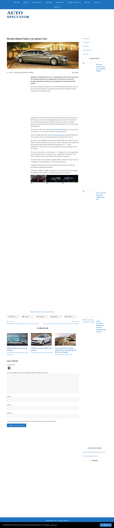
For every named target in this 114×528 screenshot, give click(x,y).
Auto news (16, 2)
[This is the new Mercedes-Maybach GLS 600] (94, 190)
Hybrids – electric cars (74, 2)
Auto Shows (48, 2)
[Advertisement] (75, 22)
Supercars (57, 7)
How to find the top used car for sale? (94, 452)
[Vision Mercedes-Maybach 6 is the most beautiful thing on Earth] (94, 318)
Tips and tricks (87, 50)
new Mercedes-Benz (58, 135)
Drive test (86, 46)
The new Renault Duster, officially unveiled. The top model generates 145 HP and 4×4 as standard (65, 350)
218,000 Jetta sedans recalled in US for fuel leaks (42, 349)
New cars (87, 2)
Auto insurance (37, 2)
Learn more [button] (53, 525)
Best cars (26, 2)
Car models (86, 42)
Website (9, 413)
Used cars (86, 54)
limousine (33, 91)
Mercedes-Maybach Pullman (58, 129)
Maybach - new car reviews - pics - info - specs (42, 311)
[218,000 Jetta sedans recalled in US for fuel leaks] (41, 334)
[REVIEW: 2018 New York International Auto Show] (17, 334)
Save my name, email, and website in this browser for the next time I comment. (32, 421)
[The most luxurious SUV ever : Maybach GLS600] (94, 62)
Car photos (86, 38)
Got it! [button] (106, 525)
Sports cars (97, 2)
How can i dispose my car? (90, 456)
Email (9, 405)
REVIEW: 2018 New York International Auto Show (17, 349)
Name (9, 396)
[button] (9, 367)
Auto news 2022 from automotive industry (43, 352)
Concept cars (60, 2)
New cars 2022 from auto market (24, 72)
